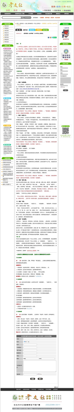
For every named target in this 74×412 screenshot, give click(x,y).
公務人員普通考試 (7, 84)
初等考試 (47, 17)
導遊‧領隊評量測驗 (7, 108)
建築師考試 (6, 103)
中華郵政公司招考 (7, 80)
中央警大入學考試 (7, 133)
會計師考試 (6, 116)
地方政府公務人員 (7, 50)
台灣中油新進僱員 (7, 53)
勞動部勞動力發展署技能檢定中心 (8, 179)
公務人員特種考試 (29, 23)
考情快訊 (7, 28)
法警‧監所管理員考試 (8, 69)
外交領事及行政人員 (8, 76)
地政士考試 (6, 109)
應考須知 (7, 37)
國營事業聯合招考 (7, 92)
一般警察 (41, 17)
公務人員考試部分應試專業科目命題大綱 (29, 88)
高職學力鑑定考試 (7, 148)
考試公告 (7, 26)
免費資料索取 (26, 389)
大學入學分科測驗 (7, 137)
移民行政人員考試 (7, 63)
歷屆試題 (7, 39)
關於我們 (18, 389)
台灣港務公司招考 (7, 87)
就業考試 (22, 23)
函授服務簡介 (8, 13)
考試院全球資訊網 (7, 160)
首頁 (55, 1)
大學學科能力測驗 (7, 127)
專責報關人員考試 (7, 114)
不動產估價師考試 (7, 119)
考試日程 (7, 30)
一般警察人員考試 (7, 61)
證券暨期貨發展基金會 (8, 167)
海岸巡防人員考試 (7, 64)
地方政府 (57, 17)
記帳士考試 (6, 100)
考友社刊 (7, 32)
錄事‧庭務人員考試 (7, 71)
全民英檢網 (5, 182)
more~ (4, 95)
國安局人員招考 (7, 82)
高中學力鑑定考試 (7, 146)
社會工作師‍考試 (7, 106)
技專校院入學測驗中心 (8, 171)
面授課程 (39, 13)
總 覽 (18, 30)
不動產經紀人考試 (7, 101)
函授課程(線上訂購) (19, 13)
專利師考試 (6, 117)
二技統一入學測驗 (7, 132)
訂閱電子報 (41, 389)
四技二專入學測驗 (7, 130)
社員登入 (59, 1)
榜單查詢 (66, 13)
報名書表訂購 (48, 13)
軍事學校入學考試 (7, 135)
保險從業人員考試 (7, 111)
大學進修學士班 (7, 138)
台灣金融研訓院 (6, 164)
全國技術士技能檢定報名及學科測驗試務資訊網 (8, 175)
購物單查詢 (69, 1)
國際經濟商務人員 (7, 79)
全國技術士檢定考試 (8, 151)
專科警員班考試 (7, 129)
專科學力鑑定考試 (7, 149)
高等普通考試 (6, 88)
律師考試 (5, 120)
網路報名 (58, 13)
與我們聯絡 (48, 389)
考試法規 (7, 41)
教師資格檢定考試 (7, 153)
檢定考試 (45, 30)
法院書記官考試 (7, 68)
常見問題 (34, 389)
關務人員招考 (6, 60)
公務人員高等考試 (7, 85)
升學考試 (38, 30)
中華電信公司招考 (7, 93)
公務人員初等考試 (7, 56)
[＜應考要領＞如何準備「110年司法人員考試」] (48, 38)
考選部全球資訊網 (7, 162)
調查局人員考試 (7, 72)
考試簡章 (7, 35)
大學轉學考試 (6, 140)
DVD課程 (31, 13)
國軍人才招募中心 (7, 184)
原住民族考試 (6, 74)
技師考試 (5, 104)
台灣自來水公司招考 (8, 52)
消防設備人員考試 (7, 112)
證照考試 (32, 30)
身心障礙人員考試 (7, 58)
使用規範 (55, 389)
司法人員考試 (6, 66)
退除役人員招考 (7, 90)
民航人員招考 (6, 77)
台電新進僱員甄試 (7, 55)
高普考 (52, 17)
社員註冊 (64, 1)
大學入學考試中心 (7, 169)
